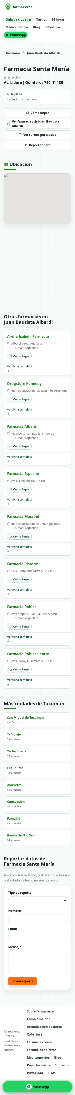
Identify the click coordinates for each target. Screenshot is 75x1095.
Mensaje (14, 947)
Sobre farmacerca (40, 1011)
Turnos (41, 19)
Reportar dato (40, 145)
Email (12, 929)
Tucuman (13, 53)
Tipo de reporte (19, 893)
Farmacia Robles (21, 606)
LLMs (52, 1073)
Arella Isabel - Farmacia (28, 336)
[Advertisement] (37, 268)
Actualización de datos (44, 1027)
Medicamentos (17, 27)
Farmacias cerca (39, 1042)
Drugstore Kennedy (24, 383)
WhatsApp (18, 35)
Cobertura (52, 27)
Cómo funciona (38, 1019)
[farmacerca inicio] (19, 7)
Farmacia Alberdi (22, 426)
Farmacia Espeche (23, 473)
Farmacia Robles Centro (28, 653)
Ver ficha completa (19, 369)
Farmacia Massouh (23, 516)
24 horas (58, 19)
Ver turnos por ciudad (40, 135)
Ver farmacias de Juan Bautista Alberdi (35, 123)
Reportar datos (38, 1065)
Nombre (14, 911)
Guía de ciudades (19, 19)
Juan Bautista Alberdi (43, 53)
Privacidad (35, 1073)
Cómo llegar (40, 113)
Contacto (62, 1065)
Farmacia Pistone (22, 563)
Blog (36, 27)
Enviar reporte (22, 981)
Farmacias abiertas (41, 1050)
